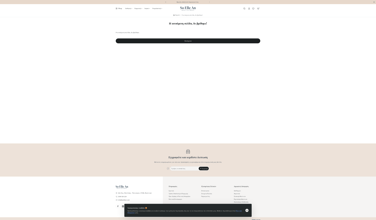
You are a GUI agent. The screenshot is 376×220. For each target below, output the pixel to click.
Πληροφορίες (173, 186)
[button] (210, 2)
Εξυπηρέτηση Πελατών (208, 186)
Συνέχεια (188, 41)
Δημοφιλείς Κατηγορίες (241, 186)
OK (247, 210)
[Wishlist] (253, 8)
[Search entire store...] (244, 8)
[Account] (249, 8)
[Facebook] (118, 206)
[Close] (374, 2)
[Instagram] (123, 206)
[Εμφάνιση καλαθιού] (258, 8)
